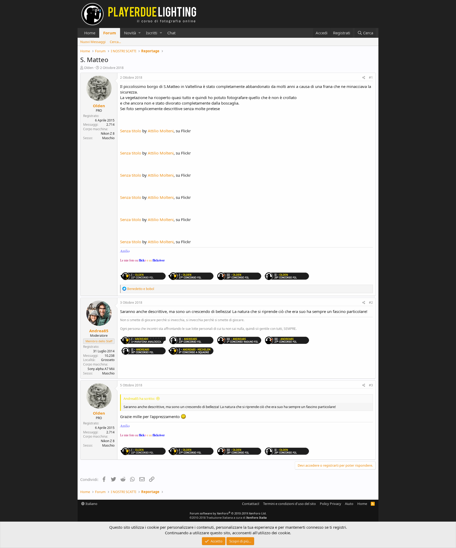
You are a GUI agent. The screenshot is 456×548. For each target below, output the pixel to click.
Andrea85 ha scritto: (139, 398)
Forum (109, 32)
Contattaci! (250, 503)
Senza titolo (130, 130)
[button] (139, 33)
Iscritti (151, 32)
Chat (171, 32)
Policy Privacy (330, 503)
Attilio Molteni (161, 130)
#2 (371, 302)
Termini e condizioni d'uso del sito (289, 503)
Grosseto (108, 360)
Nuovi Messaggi (93, 41)
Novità (130, 32)
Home (89, 32)
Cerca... (115, 41)
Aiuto (349, 503)
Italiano (91, 503)
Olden (88, 67)
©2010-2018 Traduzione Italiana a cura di (228, 517)
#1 (371, 77)
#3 (371, 385)
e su (156, 260)
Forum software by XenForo (228, 513)
